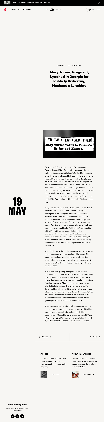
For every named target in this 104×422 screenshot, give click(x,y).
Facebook (13, 416)
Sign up (91, 10)
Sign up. (51, 2)
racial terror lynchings (80, 321)
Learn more (54, 374)
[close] (99, 3)
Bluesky (22, 416)
